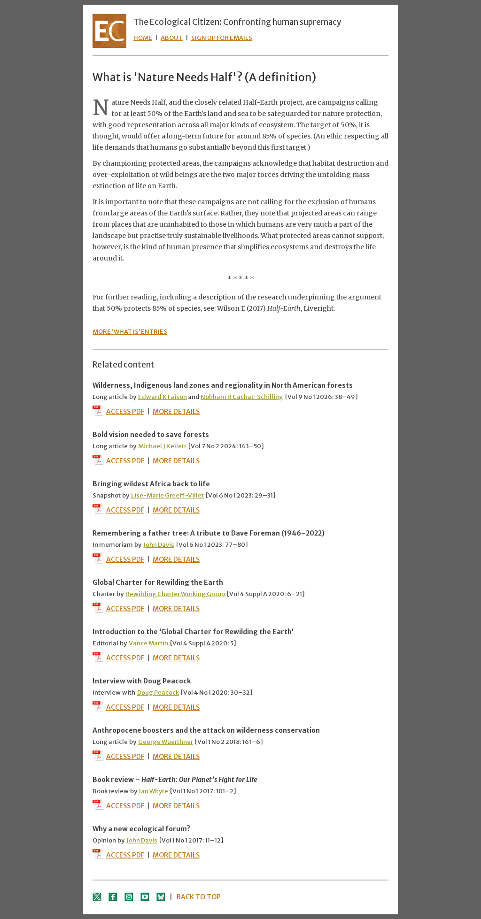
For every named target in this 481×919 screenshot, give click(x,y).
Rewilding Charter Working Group (175, 594)
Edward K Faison (162, 397)
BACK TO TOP (199, 897)
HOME (142, 38)
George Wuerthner (165, 742)
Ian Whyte (153, 791)
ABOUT (172, 38)
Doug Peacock (158, 693)
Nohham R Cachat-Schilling (242, 397)
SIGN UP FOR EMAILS (221, 38)
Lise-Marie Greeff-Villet (167, 495)
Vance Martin (148, 643)
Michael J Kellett (162, 446)
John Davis (158, 545)
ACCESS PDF (125, 411)
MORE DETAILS (176, 411)
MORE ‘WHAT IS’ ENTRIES (130, 332)
